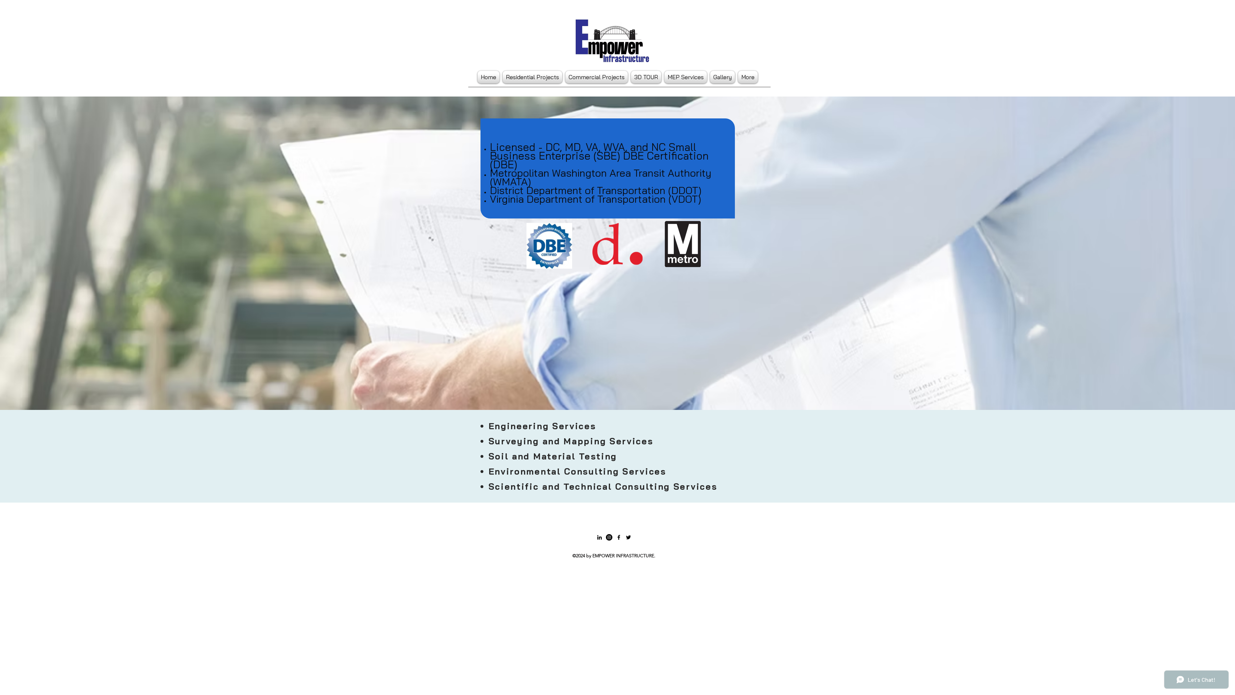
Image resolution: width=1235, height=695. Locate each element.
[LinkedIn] (599, 537)
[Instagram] (609, 537)
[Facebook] (619, 537)
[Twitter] (628, 537)
